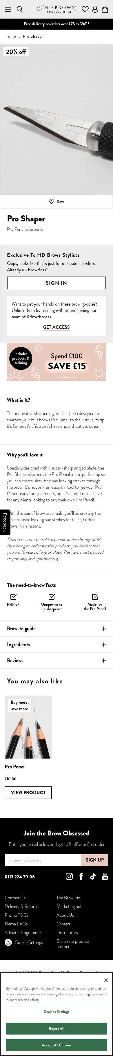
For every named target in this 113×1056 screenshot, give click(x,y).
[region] (56, 1014)
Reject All (56, 1028)
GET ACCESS (56, 328)
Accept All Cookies (56, 1045)
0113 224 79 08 (20, 876)
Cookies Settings (56, 1012)
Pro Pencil (15, 766)
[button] (56, 201)
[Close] (106, 980)
